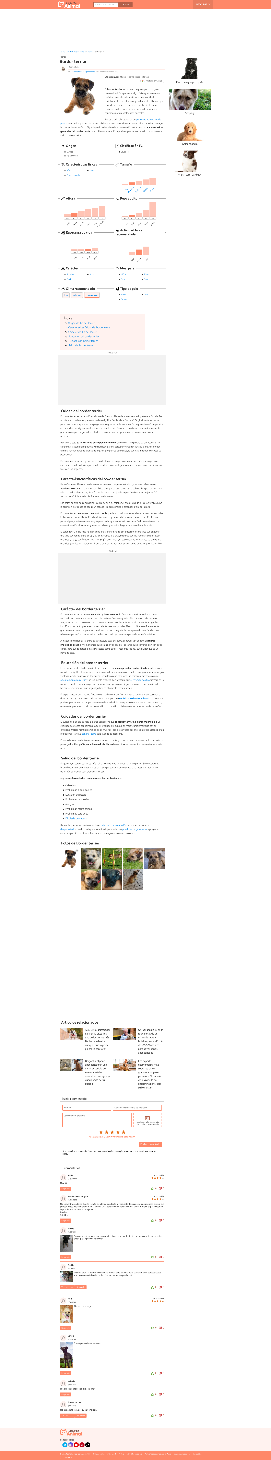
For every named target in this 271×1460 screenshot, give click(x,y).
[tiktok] (87, 1444)
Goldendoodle (190, 144)
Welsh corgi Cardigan (189, 175)
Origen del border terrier (81, 323)
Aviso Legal (111, 1454)
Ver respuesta (67, 1287)
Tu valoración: (95, 1136)
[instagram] (70, 1444)
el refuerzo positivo (140, 680)
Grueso (124, 299)
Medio (123, 295)
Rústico (70, 170)
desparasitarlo (67, 829)
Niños (123, 274)
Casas (123, 279)
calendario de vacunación (113, 825)
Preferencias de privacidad (154, 1454)
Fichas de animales (79, 51)
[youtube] (76, 1444)
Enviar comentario (150, 1144)
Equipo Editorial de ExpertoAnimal (83, 71)
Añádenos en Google (153, 81)
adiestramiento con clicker (73, 680)
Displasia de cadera (76, 818)
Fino (91, 170)
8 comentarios (74, 67)
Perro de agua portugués (189, 82)
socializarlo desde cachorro (134, 698)
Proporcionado (73, 175)
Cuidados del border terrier (83, 341)
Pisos (146, 274)
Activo (92, 274)
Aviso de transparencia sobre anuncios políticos (184, 1454)
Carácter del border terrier (82, 332)
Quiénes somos (98, 1454)
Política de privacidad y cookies (130, 1454)
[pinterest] (82, 1444)
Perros (90, 51)
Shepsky (189, 113)
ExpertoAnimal (65, 51)
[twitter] (64, 1444)
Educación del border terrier (84, 336)
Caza (146, 279)
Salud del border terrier (81, 345)
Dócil (69, 279)
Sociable (70, 274)
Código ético (67, 1457)
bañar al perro (89, 734)
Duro (146, 295)
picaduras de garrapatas (134, 829)
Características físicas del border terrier (89, 327)
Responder (65, 1188)
